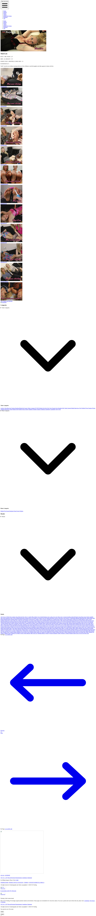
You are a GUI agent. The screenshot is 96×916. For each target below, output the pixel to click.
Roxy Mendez (17, 630)
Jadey (2, 624)
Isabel (74, 623)
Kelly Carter (10, 625)
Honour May (66, 623)
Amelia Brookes (43, 617)
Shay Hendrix (4, 632)
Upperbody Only (54, 409)
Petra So (37, 629)
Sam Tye (42, 630)
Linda (26, 627)
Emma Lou (43, 622)
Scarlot (84, 630)
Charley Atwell (62, 619)
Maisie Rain (3, 628)
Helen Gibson (46, 623)
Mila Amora (52, 628)
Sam (45, 630)
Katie (71, 624)
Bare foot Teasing (11, 408)
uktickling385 (4, 125)
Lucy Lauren (87, 627)
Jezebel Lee (37, 624)
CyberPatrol (86, 900)
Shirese (15, 632)
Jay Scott (30, 624)
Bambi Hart (49, 618)
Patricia (23, 629)
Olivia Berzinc (18, 629)
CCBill (16, 880)
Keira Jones (90, 624)
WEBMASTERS (4, 882)
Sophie (54, 632)
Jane (7, 624)
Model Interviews (75, 408)
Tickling (35, 409)
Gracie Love (87, 622)
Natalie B (3, 629)
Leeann (2, 627)
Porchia (43, 629)
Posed (15, 511)
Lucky (82, 627)
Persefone (33, 629)
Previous (2, 730)
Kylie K (37, 625)
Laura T (75, 625)
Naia (84, 628)
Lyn (94, 627)
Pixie (40, 629)
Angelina (69, 617)
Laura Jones (67, 625)
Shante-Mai (88, 630)
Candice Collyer (39, 619)
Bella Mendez (76, 618)
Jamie (4, 624)
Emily (33, 622)
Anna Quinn (86, 617)
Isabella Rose (78, 623)
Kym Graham (42, 625)
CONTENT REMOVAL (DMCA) (36, 882)
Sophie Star (58, 632)
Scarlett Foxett (78, 630)
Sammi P (57, 630)
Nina (14, 629)
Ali (21, 617)
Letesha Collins (10, 627)
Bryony (33, 619)
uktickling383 (4, 145)
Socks (23, 409)
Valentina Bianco (41, 633)
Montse (81, 628)
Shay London (10, 632)
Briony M (17, 619)
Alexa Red (17, 617)
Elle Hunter (12, 622)
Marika (8, 628)
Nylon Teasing (88, 408)
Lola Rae (52, 627)
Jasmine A (25, 624)
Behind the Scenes (7, 16)
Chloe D (20, 620)
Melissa (25, 628)
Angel (65, 617)
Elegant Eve (77, 620)
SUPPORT (7, 875)
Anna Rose (81, 617)
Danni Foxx (40, 620)
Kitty (29, 625)
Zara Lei (78, 633)
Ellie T (26, 622)
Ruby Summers (29, 630)
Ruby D (35, 630)
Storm (82, 632)
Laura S (72, 625)
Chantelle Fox (49, 619)
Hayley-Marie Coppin (34, 623)
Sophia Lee (39, 632)
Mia (28, 628)
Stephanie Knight (72, 632)
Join (4, 18)
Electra (73, 620)
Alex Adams (12, 617)
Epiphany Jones (56, 622)
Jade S (92, 623)
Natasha (7, 629)
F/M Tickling (40, 408)
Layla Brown (91, 625)
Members (5, 17)
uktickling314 (4, 203)
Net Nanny (92, 900)
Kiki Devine (15, 625)
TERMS (26, 882)
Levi (15, 627)
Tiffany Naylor (20, 633)
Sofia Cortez (27, 632)
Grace (82, 622)
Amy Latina (50, 617)
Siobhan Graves (20, 632)
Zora (88, 633)
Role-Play (7, 409)
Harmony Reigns (18, 623)
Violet (59, 633)
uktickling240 (4, 242)
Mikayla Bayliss (46, 628)
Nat (89, 628)
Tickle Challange (29, 409)
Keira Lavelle (4, 625)
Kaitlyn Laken (54, 624)
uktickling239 (4, 262)
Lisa (29, 627)
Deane (64, 620)
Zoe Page (84, 633)
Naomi (86, 628)
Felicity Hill (71, 622)
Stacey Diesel (64, 632)
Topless (39, 409)
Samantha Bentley (50, 630)
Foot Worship (59, 408)
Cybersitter (3, 902)
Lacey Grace (49, 625)
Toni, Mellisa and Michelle (6, 301)
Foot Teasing (53, 408)
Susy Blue (86, 632)
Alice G (26, 617)
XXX (59, 409)
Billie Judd (92, 618)
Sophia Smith (33, 632)
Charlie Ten (75, 619)
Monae (77, 628)
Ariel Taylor (13, 618)
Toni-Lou (35, 633)
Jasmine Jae (11, 624)
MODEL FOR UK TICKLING (16, 882)
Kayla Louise (85, 624)
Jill (40, 624)
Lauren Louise (85, 625)
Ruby (38, 630)
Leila (5, 627)
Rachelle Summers (70, 629)
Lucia (80, 627)
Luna (92, 627)
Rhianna (86, 629)
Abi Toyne (3, 617)
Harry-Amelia (25, 623)
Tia (16, 633)
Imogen (71, 623)
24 (7, 634)
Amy (54, 617)
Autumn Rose (28, 618)
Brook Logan (28, 619)
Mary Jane (12, 628)
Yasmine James (72, 633)
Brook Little (22, 619)
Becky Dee (58, 618)
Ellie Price (17, 622)
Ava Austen (39, 618)
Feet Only (47, 408)
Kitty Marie (32, 625)
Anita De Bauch (75, 617)
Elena (81, 620)
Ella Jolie (85, 620)
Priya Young (57, 629)
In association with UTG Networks (8, 890)
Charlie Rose (69, 619)
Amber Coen (37, 617)
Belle (81, 618)
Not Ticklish (82, 408)
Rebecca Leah (78, 629)
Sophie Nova (49, 632)
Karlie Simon (67, 624)
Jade (89, 623)
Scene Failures (12, 409)
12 (5, 634)
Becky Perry (63, 618)
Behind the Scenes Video (25, 408)
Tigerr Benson (27, 633)
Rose (91, 629)
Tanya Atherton (11, 633)
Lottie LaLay (64, 627)
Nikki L (11, 629)
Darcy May (60, 620)
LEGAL (2, 875)
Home (4, 11)
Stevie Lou (78, 632)
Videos (4, 14)
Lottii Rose (69, 627)
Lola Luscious (57, 627)
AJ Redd (8, 617)
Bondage (11, 511)
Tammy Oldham (4, 633)
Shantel (92, 630)
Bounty (9, 619)
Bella (72, 618)
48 (8, 634)
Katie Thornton (76, 624)
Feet (44, 408)
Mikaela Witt (39, 628)
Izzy (87, 623)
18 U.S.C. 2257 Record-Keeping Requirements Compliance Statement (16, 877)
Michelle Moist (32, 628)
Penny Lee (28, 629)
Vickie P (47, 633)
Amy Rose (57, 617)
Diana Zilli (68, 620)
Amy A (62, 617)
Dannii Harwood (54, 620)
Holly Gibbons (59, 623)
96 (10, 634)
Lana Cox (57, 625)
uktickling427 (4, 106)
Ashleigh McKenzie (20, 618)
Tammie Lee (91, 632)
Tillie (31, 633)
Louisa (73, 627)
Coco (30, 620)
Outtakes (3, 409)
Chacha (44, 619)
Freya (75, 622)
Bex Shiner (87, 618)
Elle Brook (6, 622)
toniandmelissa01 (4, 184)
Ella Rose (89, 620)
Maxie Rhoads (18, 628)
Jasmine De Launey (18, 624)
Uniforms (43, 409)
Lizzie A (45, 627)
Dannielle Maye (46, 620)
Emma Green (49, 622)
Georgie (79, 622)
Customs (33, 408)
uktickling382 (4, 164)
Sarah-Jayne (67, 630)
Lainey (53, 625)
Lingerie (69, 408)
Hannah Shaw (8, 623)
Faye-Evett (66, 622)
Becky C (68, 618)
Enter (2, 911)
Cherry (87, 619)
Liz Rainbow (33, 627)
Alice (23, 617)
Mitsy (74, 628)
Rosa (89, 629)
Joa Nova (43, 624)
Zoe (81, 633)
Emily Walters (38, 622)
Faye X (61, 622)
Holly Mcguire (52, 623)
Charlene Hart (56, 619)
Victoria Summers (53, 633)
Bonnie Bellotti (4, 619)
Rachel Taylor (63, 629)
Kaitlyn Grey (60, 624)
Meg (22, 628)
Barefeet (17, 408)
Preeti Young (51, 629)
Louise (77, 627)
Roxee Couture (4, 630)
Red (83, 629)
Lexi (17, 627)
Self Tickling (19, 409)
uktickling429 (4, 86)
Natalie (91, 628)
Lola (48, 627)
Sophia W (44, 632)
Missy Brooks (69, 628)
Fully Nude (64, 408)
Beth (83, 618)
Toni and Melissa (4, 281)
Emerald (30, 622)
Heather (41, 623)
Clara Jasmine (25, 620)
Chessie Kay (7, 620)
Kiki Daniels (21, 625)
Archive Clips (4, 408)
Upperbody (47, 409)
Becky (53, 618)
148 (11, 634)
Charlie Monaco (81, 619)
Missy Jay (64, 628)
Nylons (93, 408)
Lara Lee (62, 625)
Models (5, 12)
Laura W (79, 625)
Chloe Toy (15, 620)
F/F (36, 408)
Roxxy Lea (11, 630)
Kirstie (26, 625)
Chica (11, 620)
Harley (13, 623)
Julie (47, 624)
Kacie (49, 624)
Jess (33, 624)
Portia (46, 629)
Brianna (13, 619)
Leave (2, 914)
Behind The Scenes (5, 511)
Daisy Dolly (34, 620)
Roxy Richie (23, 630)
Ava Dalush (34, 618)
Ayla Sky (44, 618)
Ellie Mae (22, 622)
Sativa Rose (72, 630)
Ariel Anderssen (6, 618)
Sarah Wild (61, 630)
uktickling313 (4, 223)
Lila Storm (22, 627)
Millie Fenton (58, 628)
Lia (19, 627)
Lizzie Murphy (39, 627)
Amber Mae (31, 617)
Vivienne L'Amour (65, 633)
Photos (4, 13)
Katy (81, 624)
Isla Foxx (84, 623)
